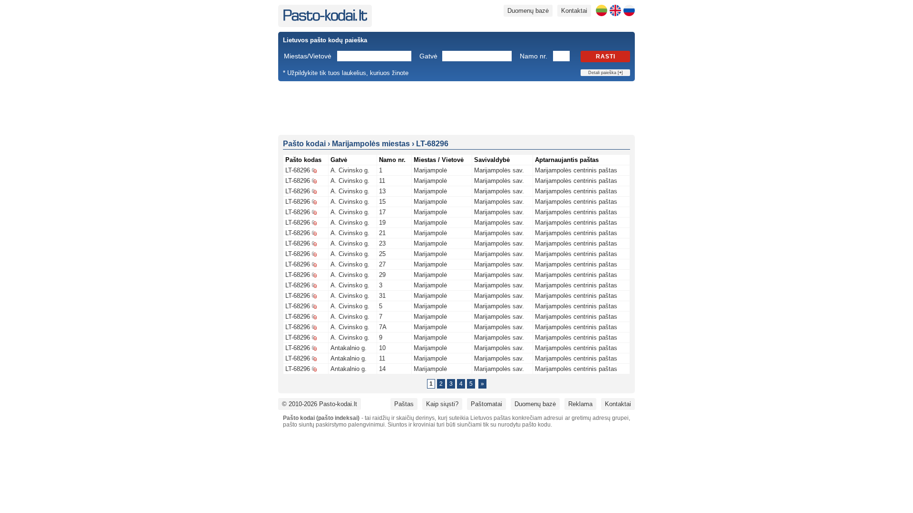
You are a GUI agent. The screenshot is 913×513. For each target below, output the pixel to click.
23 (382, 243)
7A (383, 327)
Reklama (580, 404)
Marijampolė (430, 170)
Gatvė (428, 56)
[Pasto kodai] (325, 18)
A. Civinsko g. (349, 170)
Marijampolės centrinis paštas (576, 170)
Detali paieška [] (605, 72)
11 (382, 180)
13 (382, 191)
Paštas (404, 404)
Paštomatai (486, 404)
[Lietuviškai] (601, 10)
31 (382, 295)
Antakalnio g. (348, 348)
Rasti (605, 56)
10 (382, 348)
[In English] (615, 10)
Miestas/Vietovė (307, 56)
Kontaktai (574, 10)
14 (382, 368)
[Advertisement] (456, 107)
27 (382, 264)
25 (382, 253)
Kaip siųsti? (442, 404)
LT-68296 (297, 170)
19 (382, 222)
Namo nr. (533, 56)
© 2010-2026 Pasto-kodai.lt (319, 404)
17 (382, 212)
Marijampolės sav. (499, 170)
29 (382, 274)
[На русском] (629, 10)
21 (382, 233)
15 (382, 201)
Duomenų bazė (528, 10)
